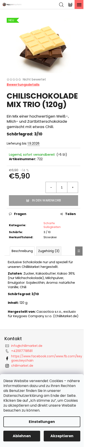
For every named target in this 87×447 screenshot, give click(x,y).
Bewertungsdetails (23, 85)
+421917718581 (22, 351)
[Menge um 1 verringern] (51, 187)
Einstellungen (42, 421)
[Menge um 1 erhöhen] (72, 187)
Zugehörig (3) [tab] (49, 251)
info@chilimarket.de (26, 346)
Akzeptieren (61, 436)
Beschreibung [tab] (22, 251)
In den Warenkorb (46, 200)
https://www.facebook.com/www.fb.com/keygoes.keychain (46, 358)
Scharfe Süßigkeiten (52, 225)
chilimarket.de (22, 365)
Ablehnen (22, 436)
